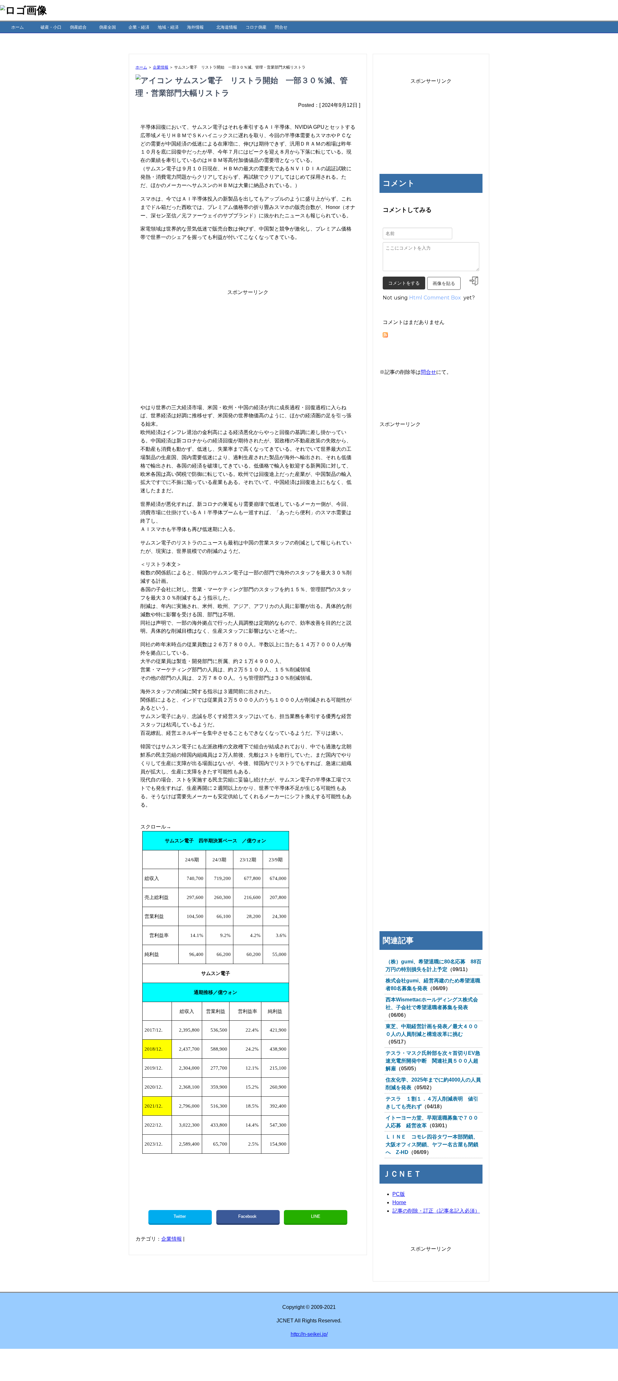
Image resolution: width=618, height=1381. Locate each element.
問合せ (281, 27)
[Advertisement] (248, 342)
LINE (315, 1216)
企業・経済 (138, 27)
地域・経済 (168, 27)
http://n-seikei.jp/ (309, 1334)
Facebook (248, 1216)
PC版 (398, 1194)
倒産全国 (107, 27)
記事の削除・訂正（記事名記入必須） (436, 1211)
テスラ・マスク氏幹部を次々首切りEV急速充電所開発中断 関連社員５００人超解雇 (433, 1060)
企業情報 (160, 67)
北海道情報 (226, 27)
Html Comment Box (435, 298)
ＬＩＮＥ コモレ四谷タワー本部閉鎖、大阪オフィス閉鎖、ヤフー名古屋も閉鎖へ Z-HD (432, 1144)
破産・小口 (51, 27)
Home (399, 1202)
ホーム (17, 27)
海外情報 (195, 27)
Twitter (180, 1216)
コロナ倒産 (256, 27)
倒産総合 (78, 27)
